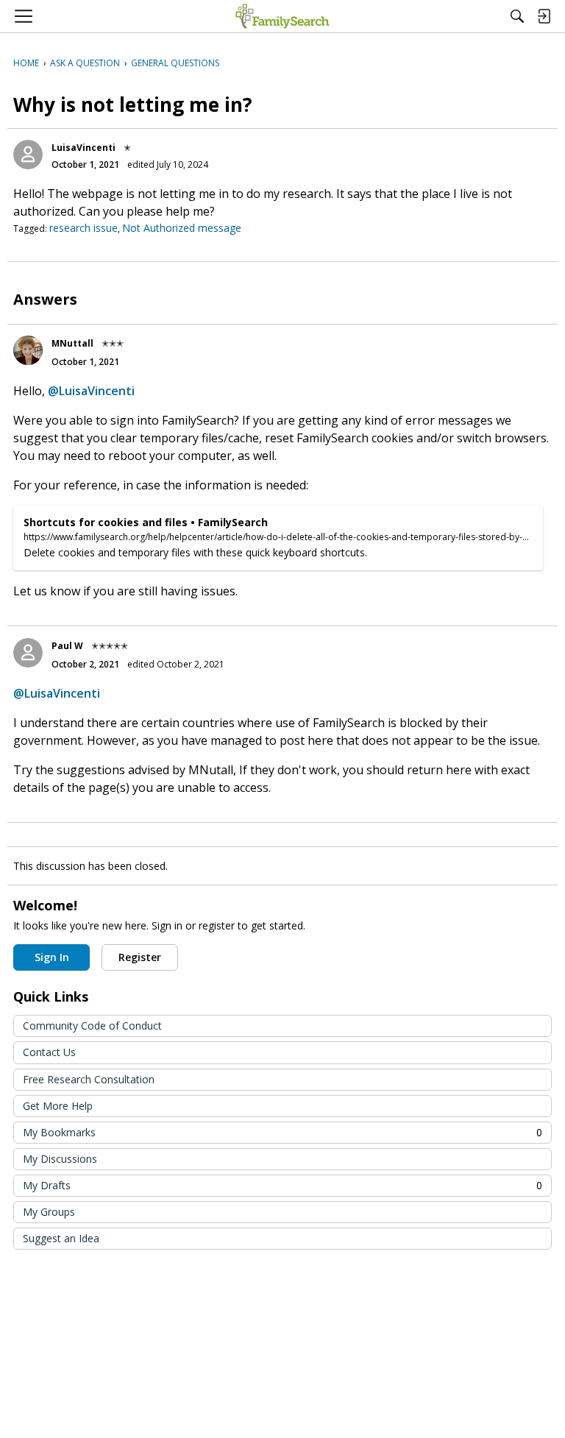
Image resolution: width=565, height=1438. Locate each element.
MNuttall (72, 343)
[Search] (517, 16)
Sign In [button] (52, 957)
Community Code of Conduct (92, 1026)
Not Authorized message (181, 228)
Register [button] (139, 957)
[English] (282, 16)
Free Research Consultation (88, 1079)
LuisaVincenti (83, 147)
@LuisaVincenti (91, 391)
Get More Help (58, 1106)
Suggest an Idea (61, 1238)
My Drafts (282, 1185)
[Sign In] (543, 16)
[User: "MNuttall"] (28, 350)
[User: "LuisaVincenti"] (28, 154)
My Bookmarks (282, 1132)
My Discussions (60, 1159)
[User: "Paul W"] (28, 652)
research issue (83, 228)
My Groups (49, 1212)
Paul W (67, 646)
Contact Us (49, 1052)
